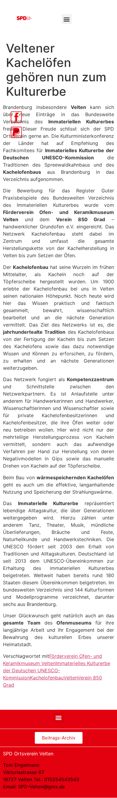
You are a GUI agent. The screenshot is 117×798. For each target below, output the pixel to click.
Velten (70, 678)
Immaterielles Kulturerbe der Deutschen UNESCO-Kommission (56, 670)
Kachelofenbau (47, 678)
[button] (67, 19)
